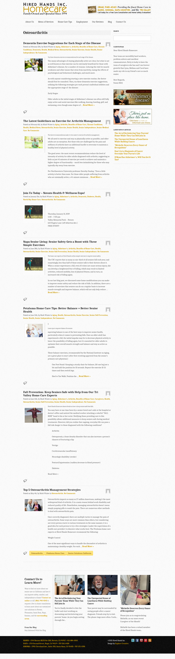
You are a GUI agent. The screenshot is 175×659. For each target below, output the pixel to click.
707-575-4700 (80, 646)
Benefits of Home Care (88, 47)
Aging (58, 47)
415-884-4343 (72, 640)
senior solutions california (79, 553)
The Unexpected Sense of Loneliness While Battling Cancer (131, 140)
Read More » (89, 105)
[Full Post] (83, 593)
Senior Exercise (78, 50)
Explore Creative (122, 643)
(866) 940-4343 (41, 601)
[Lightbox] (80, 593)
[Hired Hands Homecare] (45, 14)
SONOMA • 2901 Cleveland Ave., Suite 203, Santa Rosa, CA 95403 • (49, 646)
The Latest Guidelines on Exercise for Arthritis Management (62, 121)
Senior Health (90, 50)
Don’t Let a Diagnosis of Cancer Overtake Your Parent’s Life (129, 152)
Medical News (53, 50)
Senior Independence (87, 128)
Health (44, 50)
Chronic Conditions (94, 125)
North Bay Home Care (32, 200)
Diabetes (90, 197)
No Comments (41, 53)
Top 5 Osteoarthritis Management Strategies (52, 489)
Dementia (37, 50)
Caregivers (99, 399)
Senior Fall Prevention (58, 252)
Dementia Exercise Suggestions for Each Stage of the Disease (62, 43)
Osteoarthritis (65, 50)
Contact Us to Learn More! (33, 580)
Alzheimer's (66, 47)
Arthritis (75, 47)
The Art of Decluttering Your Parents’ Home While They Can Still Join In (132, 134)
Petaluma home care (55, 553)
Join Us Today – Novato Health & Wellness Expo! (54, 193)
